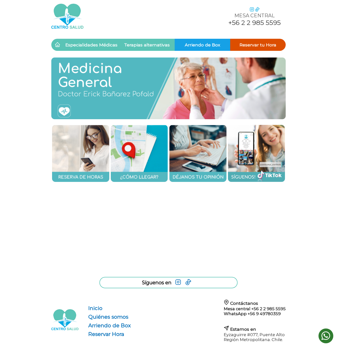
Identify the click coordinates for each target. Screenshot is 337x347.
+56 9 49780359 (264, 313)
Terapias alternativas (147, 44)
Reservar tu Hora (258, 44)
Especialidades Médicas (91, 44)
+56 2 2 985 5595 (268, 308)
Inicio (95, 308)
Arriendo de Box (202, 44)
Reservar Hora (106, 334)
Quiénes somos (108, 317)
